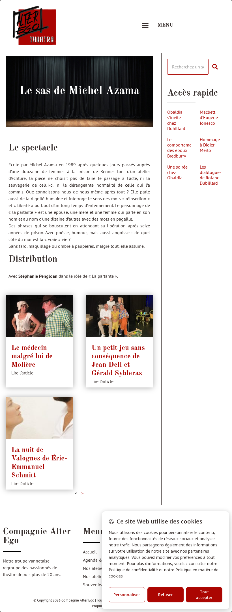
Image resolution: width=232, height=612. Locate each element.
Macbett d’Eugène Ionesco (209, 117)
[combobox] (188, 67)
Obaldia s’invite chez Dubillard (176, 120)
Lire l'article (22, 373)
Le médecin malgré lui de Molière (32, 356)
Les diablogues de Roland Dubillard (211, 175)
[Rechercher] (217, 67)
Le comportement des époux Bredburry (181, 148)
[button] (145, 25)
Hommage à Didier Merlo (210, 145)
